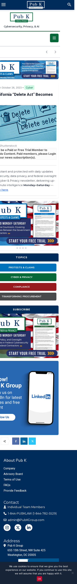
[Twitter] (32, 441)
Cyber (29, 87)
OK (39, 578)
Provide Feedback (15, 490)
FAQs (7, 485)
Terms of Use (12, 479)
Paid (10, 150)
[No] (72, 573)
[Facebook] (15, 441)
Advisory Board (13, 474)
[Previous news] (47, 52)
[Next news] (55, 52)
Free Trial (24, 150)
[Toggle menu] (54, 38)
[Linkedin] (24, 441)
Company (9, 468)
